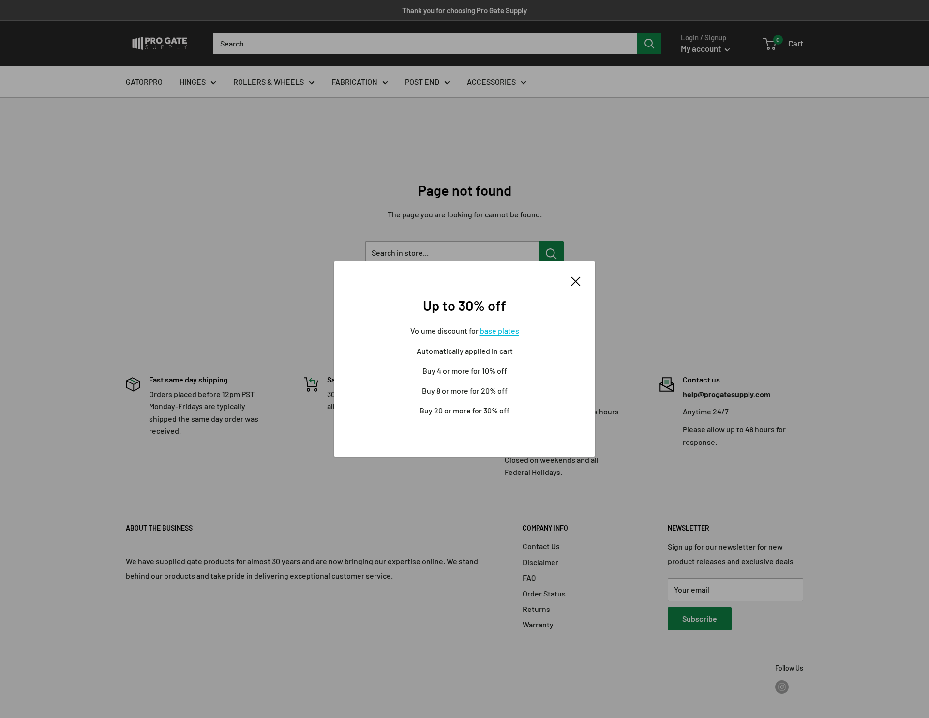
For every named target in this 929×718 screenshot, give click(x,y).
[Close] (576, 280)
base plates (499, 330)
